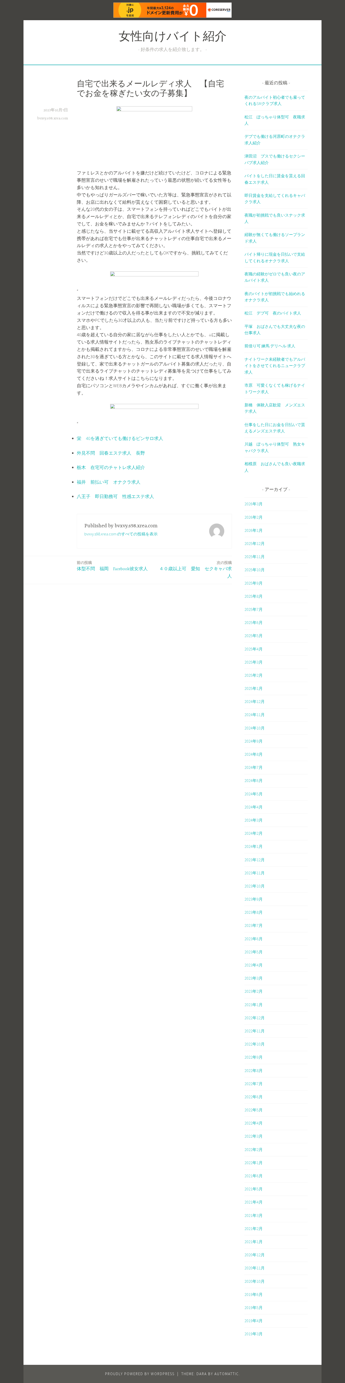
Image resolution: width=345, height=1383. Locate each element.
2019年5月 (253, 1307)
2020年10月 (254, 1281)
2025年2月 (253, 675)
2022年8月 (253, 1070)
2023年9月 (253, 899)
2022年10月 (254, 1044)
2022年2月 (253, 1149)
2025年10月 (254, 569)
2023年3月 (253, 978)
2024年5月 (253, 793)
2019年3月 (253, 1333)
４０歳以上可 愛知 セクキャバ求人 (195, 569)
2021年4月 (253, 1202)
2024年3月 (253, 820)
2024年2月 (253, 833)
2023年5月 (253, 951)
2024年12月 (254, 701)
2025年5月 (253, 635)
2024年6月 (253, 780)
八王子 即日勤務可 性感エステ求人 (115, 496)
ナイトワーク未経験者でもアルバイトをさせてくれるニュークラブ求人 (274, 366)
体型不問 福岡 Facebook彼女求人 (112, 565)
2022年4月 (253, 1123)
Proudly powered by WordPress (140, 1373)
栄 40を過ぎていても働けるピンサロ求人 (120, 438)
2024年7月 (253, 767)
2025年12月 (254, 543)
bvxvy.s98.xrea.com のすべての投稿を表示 (121, 533)
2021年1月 (253, 1241)
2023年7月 (253, 925)
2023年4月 (253, 965)
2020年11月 (254, 1267)
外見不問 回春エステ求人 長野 (111, 453)
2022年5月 (253, 1109)
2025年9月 (253, 583)
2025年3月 (253, 662)
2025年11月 (254, 556)
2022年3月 (253, 1136)
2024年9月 (253, 741)
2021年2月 (253, 1228)
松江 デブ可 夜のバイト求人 (272, 313)
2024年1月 (253, 846)
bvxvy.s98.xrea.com (52, 118)
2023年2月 (253, 991)
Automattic (226, 1373)
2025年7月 (253, 609)
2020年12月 (254, 1254)
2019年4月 (253, 1320)
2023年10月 (254, 886)
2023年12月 (254, 859)
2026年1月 (253, 530)
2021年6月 (253, 1175)
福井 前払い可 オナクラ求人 (108, 482)
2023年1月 (253, 1004)
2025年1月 (253, 688)
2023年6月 (253, 938)
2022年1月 (253, 1162)
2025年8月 (253, 596)
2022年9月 (253, 1057)
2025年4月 (253, 648)
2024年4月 (253, 807)
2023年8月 (253, 912)
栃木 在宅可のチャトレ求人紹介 (111, 467)
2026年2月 (253, 517)
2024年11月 (254, 714)
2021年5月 (253, 1188)
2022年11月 (254, 1030)
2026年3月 (253, 503)
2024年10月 (254, 727)
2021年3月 (253, 1215)
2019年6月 (253, 1294)
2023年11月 (254, 872)
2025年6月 (253, 622)
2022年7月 (253, 1083)
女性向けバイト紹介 (173, 37)
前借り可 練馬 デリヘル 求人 (269, 345)
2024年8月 (253, 754)
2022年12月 (254, 1017)
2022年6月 (253, 1096)
